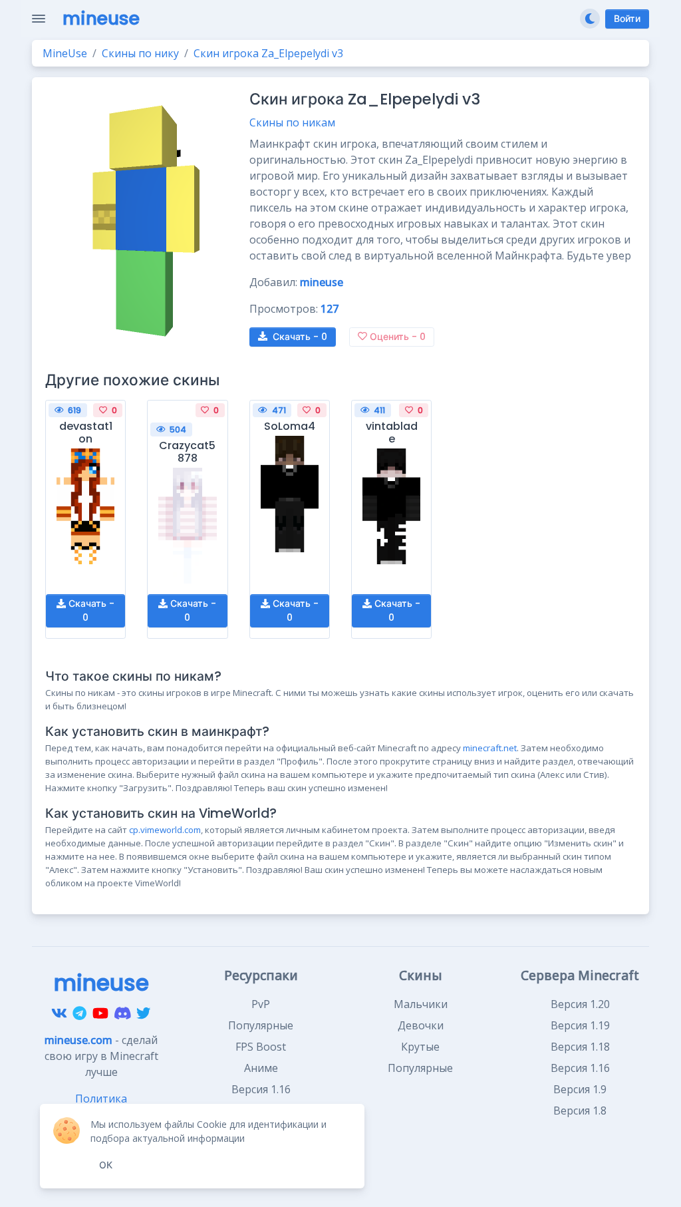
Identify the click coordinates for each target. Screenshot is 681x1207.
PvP (260, 1004)
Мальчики (421, 1004)
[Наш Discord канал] (123, 1013)
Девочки (421, 1025)
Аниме (261, 1068)
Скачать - (300, 336)
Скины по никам (292, 122)
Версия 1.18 (580, 1046)
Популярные (260, 1025)
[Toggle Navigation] (38, 18)
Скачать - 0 (90, 610)
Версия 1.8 (580, 1110)
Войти (627, 18)
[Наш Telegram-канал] (79, 1013)
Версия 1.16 (580, 1068)
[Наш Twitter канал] (143, 1013)
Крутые (420, 1046)
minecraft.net (490, 748)
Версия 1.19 (580, 1025)
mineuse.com (78, 1040)
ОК (105, 1165)
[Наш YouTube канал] (100, 1013)
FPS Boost (260, 1046)
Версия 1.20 (580, 1004)
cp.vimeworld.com (165, 830)
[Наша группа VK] (59, 1013)
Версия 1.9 (580, 1089)
